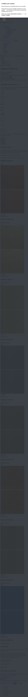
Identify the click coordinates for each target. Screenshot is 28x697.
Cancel (3, 15)
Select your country (5, 13)
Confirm (8, 15)
